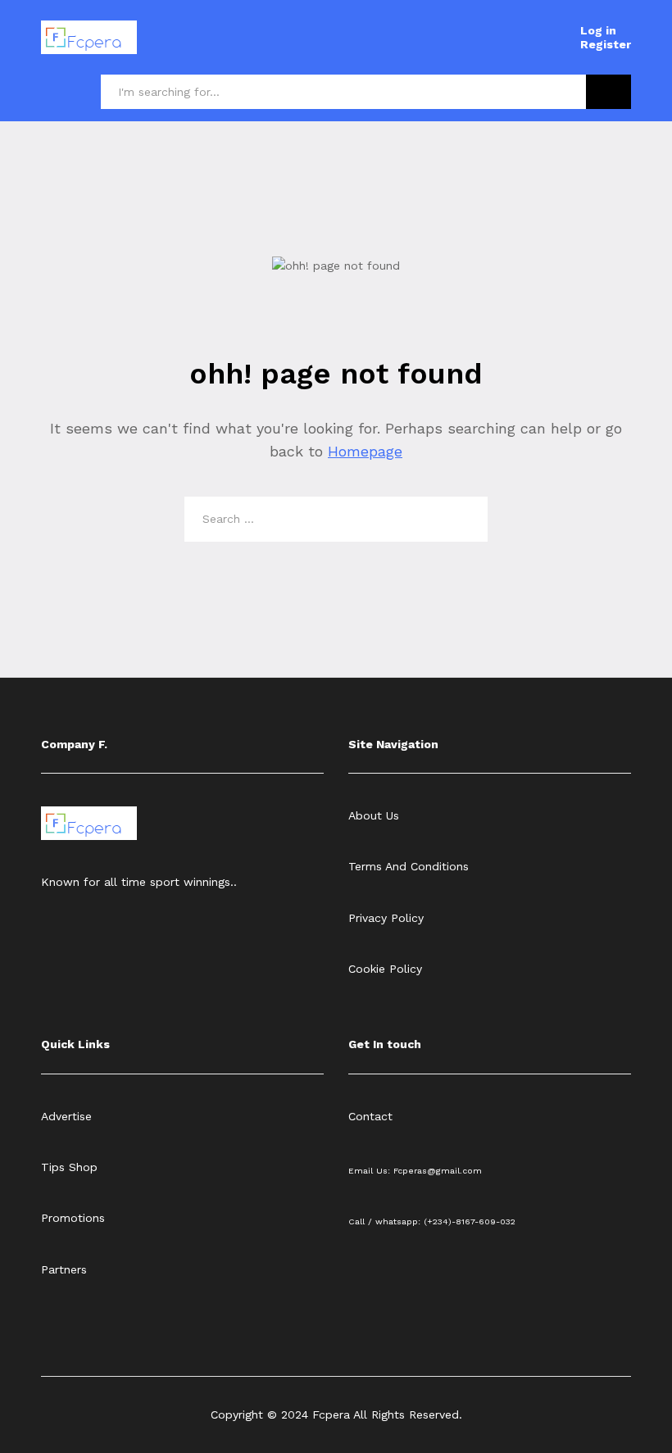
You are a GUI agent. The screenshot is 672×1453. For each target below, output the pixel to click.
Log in (598, 30)
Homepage (365, 451)
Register (605, 44)
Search (608, 92)
